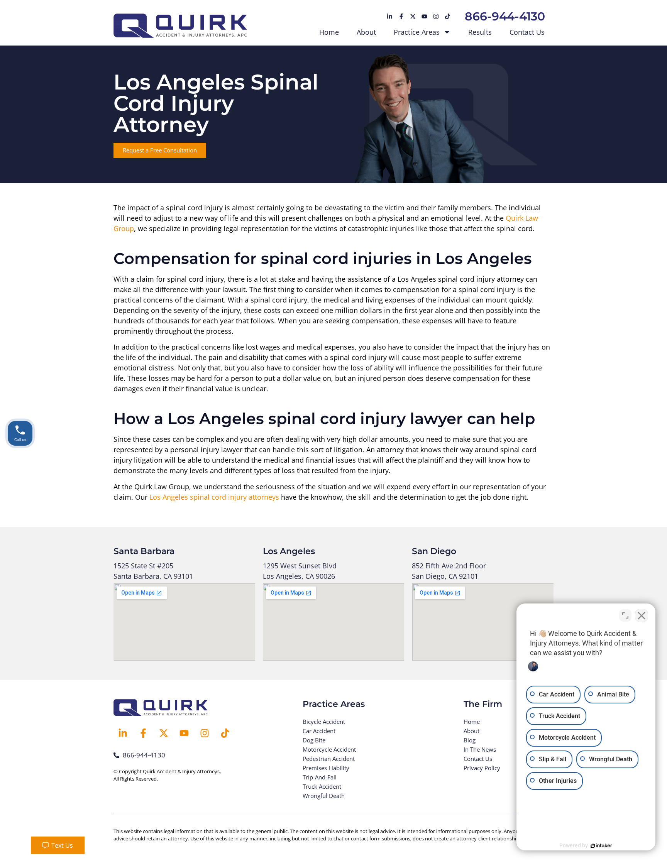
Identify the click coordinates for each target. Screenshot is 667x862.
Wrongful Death (324, 795)
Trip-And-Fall (320, 777)
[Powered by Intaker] (601, 845)
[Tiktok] (447, 16)
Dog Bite (314, 740)
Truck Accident (322, 786)
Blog (470, 740)
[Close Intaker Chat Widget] (641, 615)
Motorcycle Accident (329, 749)
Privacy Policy (482, 768)
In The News (480, 749)
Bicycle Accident (324, 721)
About (366, 32)
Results (480, 32)
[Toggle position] (625, 615)
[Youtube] (424, 16)
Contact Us (527, 32)
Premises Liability (326, 768)
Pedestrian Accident (329, 758)
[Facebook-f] (401, 16)
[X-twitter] (412, 16)
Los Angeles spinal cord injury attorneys (214, 497)
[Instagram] (436, 16)
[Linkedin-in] (389, 16)
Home (329, 32)
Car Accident (319, 731)
